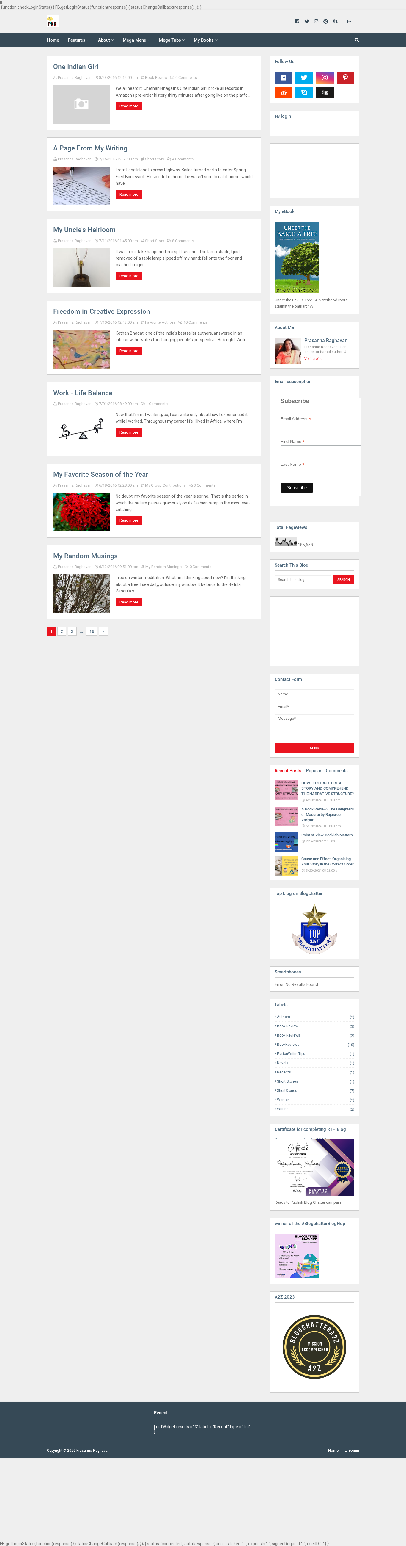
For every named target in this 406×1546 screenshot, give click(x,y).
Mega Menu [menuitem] (134, 40)
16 (91, 631)
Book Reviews (315, 1035)
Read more (128, 106)
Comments (337, 770)
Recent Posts (288, 770)
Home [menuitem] (53, 40)
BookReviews (315, 1044)
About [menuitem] (104, 40)
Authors (315, 1017)
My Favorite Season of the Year (100, 475)
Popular (313, 770)
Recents (315, 1072)
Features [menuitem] (76, 40)
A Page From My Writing (90, 148)
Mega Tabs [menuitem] (170, 40)
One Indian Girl (75, 67)
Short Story (154, 159)
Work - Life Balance (82, 393)
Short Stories (315, 1081)
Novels (315, 1063)
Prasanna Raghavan (75, 77)
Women (315, 1100)
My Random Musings (85, 556)
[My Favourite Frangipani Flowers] (314, 929)
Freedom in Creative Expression (101, 312)
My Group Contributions (165, 485)
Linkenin (352, 1450)
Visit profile (313, 359)
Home (333, 1450)
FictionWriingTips (315, 1054)
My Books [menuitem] (204, 40)
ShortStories (315, 1091)
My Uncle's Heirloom (84, 230)
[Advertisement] (304, 631)
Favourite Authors (160, 322)
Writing (315, 1109)
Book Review (156, 77)
